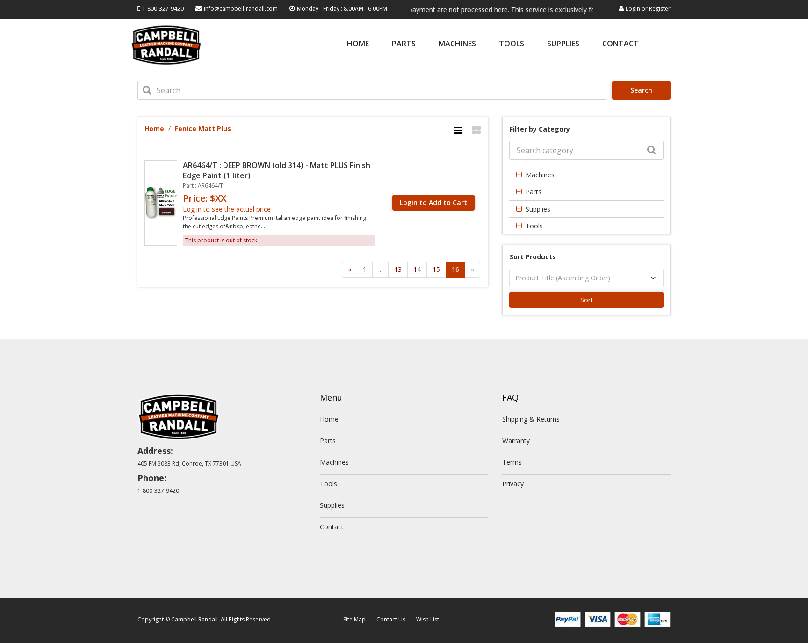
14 (417, 269)
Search (641, 90)
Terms (512, 462)
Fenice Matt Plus (203, 128)
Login (633, 9)
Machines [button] (540, 174)
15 (436, 269)
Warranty (516, 440)
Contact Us (390, 619)
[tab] (586, 175)
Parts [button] (533, 191)
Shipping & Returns (531, 419)
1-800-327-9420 (163, 9)
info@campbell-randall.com (241, 9)
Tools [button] (534, 225)
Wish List (427, 619)
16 (455, 269)
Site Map (354, 619)
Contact (620, 44)
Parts (404, 44)
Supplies (563, 44)
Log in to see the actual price (227, 209)
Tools (511, 44)
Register (660, 9)
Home (358, 44)
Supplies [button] (538, 208)
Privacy (513, 483)
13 (398, 269)
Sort (586, 299)
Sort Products (533, 256)
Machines (457, 44)
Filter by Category (540, 128)
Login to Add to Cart (433, 202)
